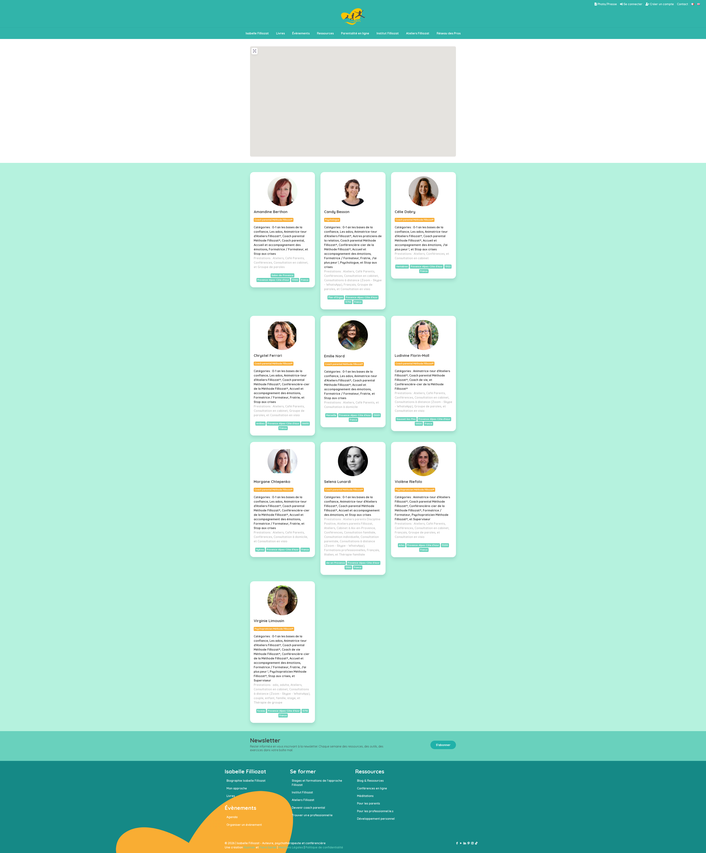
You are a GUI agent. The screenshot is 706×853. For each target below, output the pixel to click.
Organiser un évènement (244, 825)
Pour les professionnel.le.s (375, 811)
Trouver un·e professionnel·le (312, 815)
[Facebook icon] (457, 843)
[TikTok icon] (476, 843)
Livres (231, 796)
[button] (329, 93)
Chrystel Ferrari (268, 355)
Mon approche (237, 788)
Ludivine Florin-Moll (412, 355)
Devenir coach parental (308, 807)
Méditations (365, 796)
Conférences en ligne (372, 788)
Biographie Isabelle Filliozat (246, 780)
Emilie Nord (334, 356)
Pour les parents (368, 803)
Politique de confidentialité (324, 847)
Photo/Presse (607, 4)
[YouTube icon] (460, 843)
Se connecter (632, 4)
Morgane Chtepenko (272, 481)
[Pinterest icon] (468, 843)
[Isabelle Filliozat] (353, 18)
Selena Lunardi (337, 481)
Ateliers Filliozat (303, 800)
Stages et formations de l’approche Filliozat (317, 782)
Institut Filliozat (302, 792)
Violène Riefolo (408, 481)
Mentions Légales (291, 847)
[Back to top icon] (688, 845)
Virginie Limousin (269, 620)
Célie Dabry (405, 211)
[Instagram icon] (472, 843)
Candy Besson (337, 211)
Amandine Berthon (271, 211)
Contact (682, 4)
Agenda (232, 817)
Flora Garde (267, 847)
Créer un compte (661, 4)
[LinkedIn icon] (464, 843)
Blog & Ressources (370, 780)
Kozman (249, 847)
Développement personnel (376, 818)
